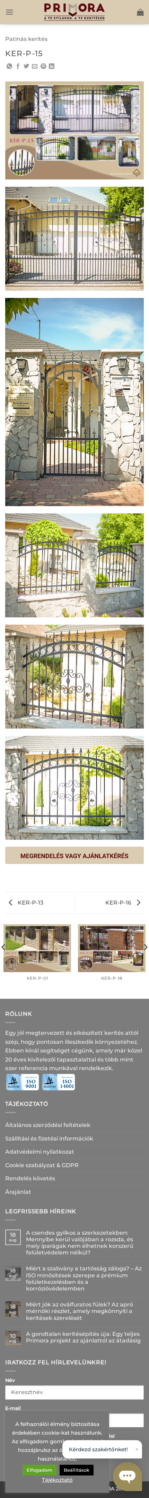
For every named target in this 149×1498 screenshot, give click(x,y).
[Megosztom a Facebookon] (18, 66)
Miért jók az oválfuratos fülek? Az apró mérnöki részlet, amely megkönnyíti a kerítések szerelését (79, 1311)
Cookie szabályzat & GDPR (42, 1165)
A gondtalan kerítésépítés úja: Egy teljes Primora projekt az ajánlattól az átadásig (83, 1337)
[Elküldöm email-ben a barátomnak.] (34, 66)
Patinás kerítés (26, 39)
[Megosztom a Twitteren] (26, 66)
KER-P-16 (119, 902)
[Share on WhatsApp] (9, 66)
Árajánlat (18, 1192)
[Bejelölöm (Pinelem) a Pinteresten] (43, 66)
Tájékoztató (57, 1480)
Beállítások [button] (76, 1470)
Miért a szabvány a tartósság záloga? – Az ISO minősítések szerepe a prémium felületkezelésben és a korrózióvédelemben (84, 1278)
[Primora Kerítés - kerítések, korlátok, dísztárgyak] (74, 12)
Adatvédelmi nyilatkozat (39, 1151)
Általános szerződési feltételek (47, 1125)
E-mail (13, 1408)
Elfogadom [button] (39, 1470)
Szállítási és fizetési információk (49, 1138)
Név (10, 1380)
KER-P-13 (29, 902)
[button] (9, 11)
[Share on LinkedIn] (51, 66)
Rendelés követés (30, 1178)
